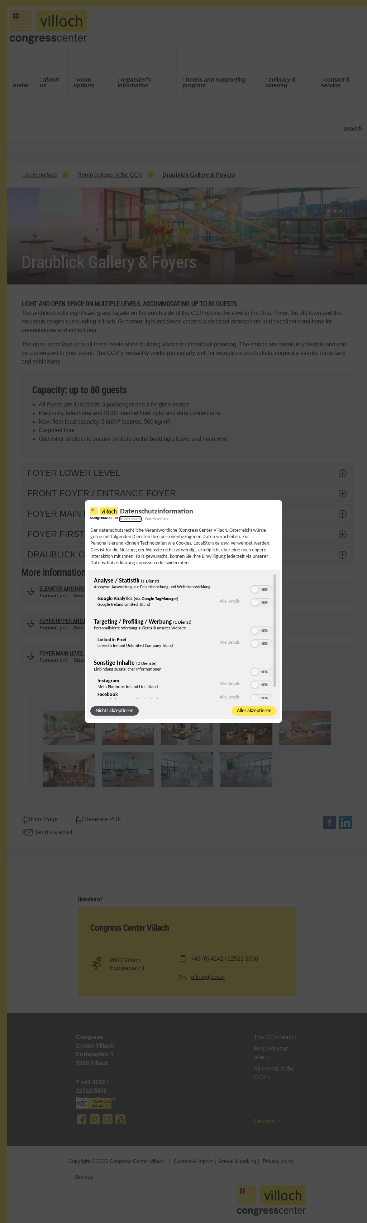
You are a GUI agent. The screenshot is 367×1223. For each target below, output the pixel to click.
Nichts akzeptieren (114, 710)
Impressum (130, 519)
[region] (183, 636)
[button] (255, 589)
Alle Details (230, 601)
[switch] (261, 589)
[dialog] (183, 611)
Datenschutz (156, 519)
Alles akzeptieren (254, 710)
